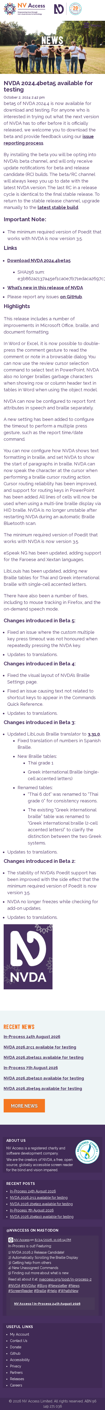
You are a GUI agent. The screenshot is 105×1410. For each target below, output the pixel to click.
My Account (19, 1334)
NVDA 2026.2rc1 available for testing (40, 1047)
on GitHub (71, 296)
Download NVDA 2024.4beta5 (39, 260)
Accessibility (20, 1360)
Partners (16, 1373)
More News (24, 1105)
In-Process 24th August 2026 (32, 1036)
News (52, 40)
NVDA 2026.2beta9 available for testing (43, 1088)
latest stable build (58, 207)
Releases (17, 1379)
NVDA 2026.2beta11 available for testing (44, 1057)
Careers (16, 1385)
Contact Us (18, 1341)
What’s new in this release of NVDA (45, 287)
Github (15, 1353)
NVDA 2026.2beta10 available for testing (44, 1078)
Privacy (15, 1366)
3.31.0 (94, 734)
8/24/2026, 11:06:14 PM (53, 1240)
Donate (15, 1347)
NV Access (21, 1240)
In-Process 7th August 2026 (31, 1067)
